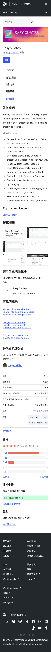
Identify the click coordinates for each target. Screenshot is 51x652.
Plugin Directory (10, 12)
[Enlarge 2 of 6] (44, 231)
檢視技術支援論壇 (11, 503)
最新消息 (7, 546)
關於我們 (7, 541)
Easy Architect (10, 214)
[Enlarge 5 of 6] (20, 258)
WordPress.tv (11, 579)
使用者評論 (11, 77)
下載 (6, 60)
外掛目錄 (31, 550)
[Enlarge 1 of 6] (20, 231)
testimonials (42, 423)
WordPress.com (12, 588)
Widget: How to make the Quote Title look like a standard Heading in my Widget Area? (18, 312)
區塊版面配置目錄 (35, 555)
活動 (29, 569)
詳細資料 (10, 70)
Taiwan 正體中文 (17, 614)
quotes (44, 417)
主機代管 (7, 550)
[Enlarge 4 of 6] (44, 244)
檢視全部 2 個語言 (40, 411)
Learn (5, 564)
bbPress (8, 597)
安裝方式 (10, 84)
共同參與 (31, 564)
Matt (6, 592)
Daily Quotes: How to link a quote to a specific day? (16, 336)
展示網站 (31, 541)
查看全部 (44, 477)
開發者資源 (8, 574)
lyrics (37, 417)
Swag (31, 579)
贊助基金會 (34, 574)
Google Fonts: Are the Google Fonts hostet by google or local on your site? (17, 325)
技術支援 (9, 98)
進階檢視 (7, 430)
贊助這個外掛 (9, 524)
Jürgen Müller (12, 52)
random (32, 423)
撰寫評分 (7, 477)
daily (31, 417)
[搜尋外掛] (31, 22)
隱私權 (6, 555)
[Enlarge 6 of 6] (44, 258)
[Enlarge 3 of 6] (20, 244)
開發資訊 (10, 91)
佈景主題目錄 (33, 546)
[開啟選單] (46, 4)
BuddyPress (10, 602)
